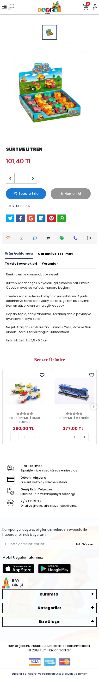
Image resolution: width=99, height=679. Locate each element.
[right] (94, 406)
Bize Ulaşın (49, 621)
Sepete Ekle (28, 193)
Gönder (87, 544)
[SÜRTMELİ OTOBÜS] (74, 391)
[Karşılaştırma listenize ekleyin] (49, 238)
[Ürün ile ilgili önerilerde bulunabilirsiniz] (90, 238)
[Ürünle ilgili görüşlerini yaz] (36, 238)
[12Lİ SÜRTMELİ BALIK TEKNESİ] (24, 391)
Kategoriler (49, 608)
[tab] (19, 254)
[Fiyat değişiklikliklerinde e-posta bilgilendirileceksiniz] (63, 238)
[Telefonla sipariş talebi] (76, 238)
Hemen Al (72, 193)
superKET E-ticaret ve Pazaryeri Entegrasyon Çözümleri (49, 674)
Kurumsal (50, 594)
